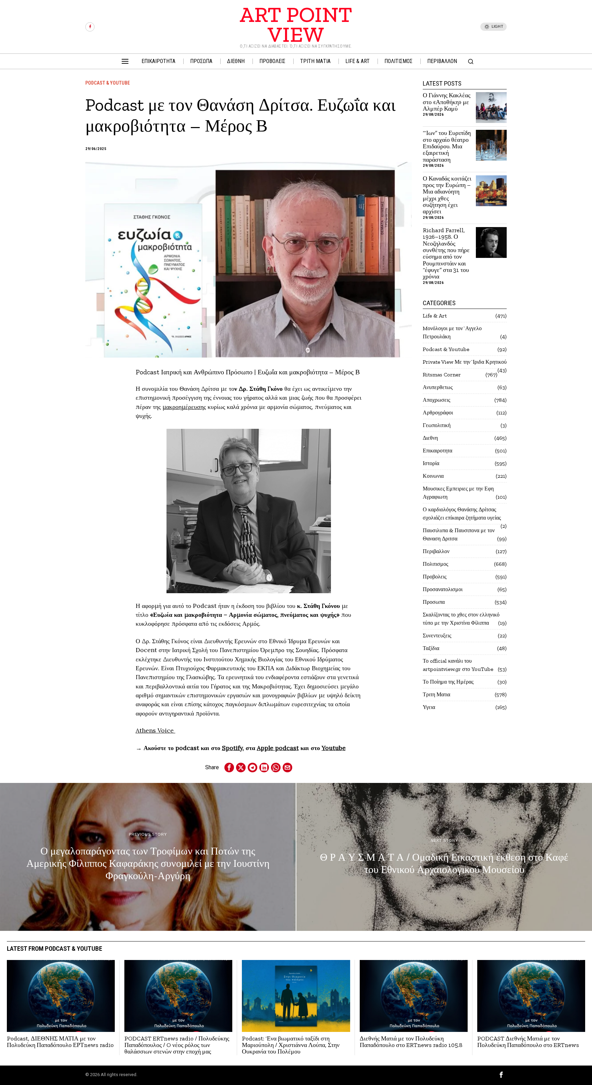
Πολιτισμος (435, 564)
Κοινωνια (433, 476)
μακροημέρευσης (184, 407)
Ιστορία (431, 463)
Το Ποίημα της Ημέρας (448, 681)
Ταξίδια (431, 648)
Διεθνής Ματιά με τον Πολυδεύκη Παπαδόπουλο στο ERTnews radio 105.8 (411, 1042)
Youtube (334, 748)
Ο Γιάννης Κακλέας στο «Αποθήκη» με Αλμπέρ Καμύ (446, 102)
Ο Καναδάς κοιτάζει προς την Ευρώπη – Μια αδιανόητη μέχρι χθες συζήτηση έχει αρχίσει (447, 195)
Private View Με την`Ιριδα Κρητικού (465, 362)
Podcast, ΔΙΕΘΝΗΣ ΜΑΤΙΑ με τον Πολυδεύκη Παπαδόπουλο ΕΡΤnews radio (60, 1042)
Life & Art (435, 315)
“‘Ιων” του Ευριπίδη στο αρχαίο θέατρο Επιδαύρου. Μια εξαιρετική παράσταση (447, 146)
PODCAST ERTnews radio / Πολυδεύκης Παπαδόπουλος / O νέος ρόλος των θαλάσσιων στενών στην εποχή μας (176, 1045)
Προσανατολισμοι (443, 589)
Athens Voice (155, 730)
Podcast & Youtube (107, 83)
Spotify (232, 748)
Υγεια (429, 707)
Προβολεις (434, 576)
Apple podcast (278, 748)
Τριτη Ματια (436, 694)
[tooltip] (90, 27)
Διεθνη (430, 438)
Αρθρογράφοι (438, 412)
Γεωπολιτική (437, 425)
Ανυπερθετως (438, 387)
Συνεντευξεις (437, 635)
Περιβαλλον (436, 551)
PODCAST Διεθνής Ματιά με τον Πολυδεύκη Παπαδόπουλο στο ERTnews (528, 1042)
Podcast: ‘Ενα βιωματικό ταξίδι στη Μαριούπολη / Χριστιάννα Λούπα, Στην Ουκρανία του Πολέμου (291, 1045)
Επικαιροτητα (437, 450)
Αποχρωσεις (436, 400)
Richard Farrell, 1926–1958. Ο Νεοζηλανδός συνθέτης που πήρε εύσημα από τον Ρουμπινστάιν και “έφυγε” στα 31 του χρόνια (446, 253)
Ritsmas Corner (442, 374)
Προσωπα (434, 602)
